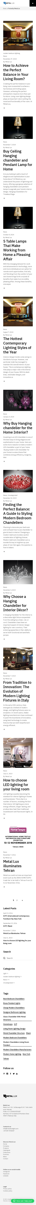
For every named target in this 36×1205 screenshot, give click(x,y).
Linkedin (5, 1176)
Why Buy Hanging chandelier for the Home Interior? (17, 428)
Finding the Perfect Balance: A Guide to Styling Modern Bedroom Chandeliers (17, 513)
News (5, 56)
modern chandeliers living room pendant (16, 1043)
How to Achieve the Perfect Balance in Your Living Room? (16, 72)
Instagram (6, 1171)
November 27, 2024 (10, 59)
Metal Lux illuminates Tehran (12, 866)
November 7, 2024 (9, 145)
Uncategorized (12, 495)
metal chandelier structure (14, 1033)
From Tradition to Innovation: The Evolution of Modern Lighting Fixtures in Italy (17, 691)
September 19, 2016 (10, 923)
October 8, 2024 (8, 235)
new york (26, 1054)
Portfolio (6, 1154)
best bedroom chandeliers (13, 999)
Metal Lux (8, 62)
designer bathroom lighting (14, 1012)
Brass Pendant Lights (11, 1003)
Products (6, 1148)
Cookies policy (7, 1191)
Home (5, 1144)
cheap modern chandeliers (13, 1008)
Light (4, 973)
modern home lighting (12, 1054)
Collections (6, 1152)
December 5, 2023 (9, 590)
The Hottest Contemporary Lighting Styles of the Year (17, 345)
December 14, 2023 (10, 498)
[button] (22, 1201)
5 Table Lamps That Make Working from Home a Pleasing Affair (16, 250)
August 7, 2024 (8, 332)
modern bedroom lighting (11, 53)
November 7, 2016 (9, 855)
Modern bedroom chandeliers (15, 1037)
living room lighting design (14, 1028)
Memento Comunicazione (9, 1201)
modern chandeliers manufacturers (17, 1049)
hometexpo (8, 1024)
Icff (15, 1024)
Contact (5, 1159)
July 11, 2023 (7, 774)
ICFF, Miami (7, 926)
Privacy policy (7, 1189)
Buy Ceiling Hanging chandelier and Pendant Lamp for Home (17, 160)
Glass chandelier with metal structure (14, 1018)
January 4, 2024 (8, 417)
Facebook (6, 1174)
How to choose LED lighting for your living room (16, 784)
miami (28, 1033)
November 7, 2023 (9, 676)
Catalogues (6, 1150)
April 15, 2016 (8, 913)
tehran (6, 1058)
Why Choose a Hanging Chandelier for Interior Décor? (15, 603)
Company (6, 1146)
